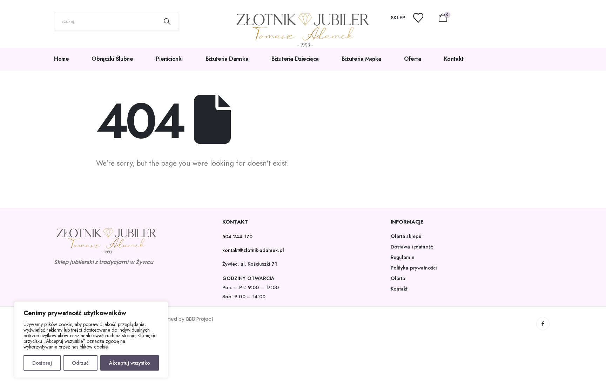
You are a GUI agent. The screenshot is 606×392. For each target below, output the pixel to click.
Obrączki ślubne (112, 59)
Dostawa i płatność (412, 246)
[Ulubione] (422, 18)
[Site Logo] (303, 30)
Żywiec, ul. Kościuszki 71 (249, 263)
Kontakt (454, 59)
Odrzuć (80, 362)
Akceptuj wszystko (129, 362)
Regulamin (403, 257)
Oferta (412, 59)
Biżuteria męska (361, 59)
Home (61, 59)
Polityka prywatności (414, 267)
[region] (91, 339)
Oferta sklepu (406, 236)
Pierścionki (169, 59)
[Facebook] (543, 323)
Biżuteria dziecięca (295, 59)
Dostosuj (42, 362)
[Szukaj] (167, 21)
